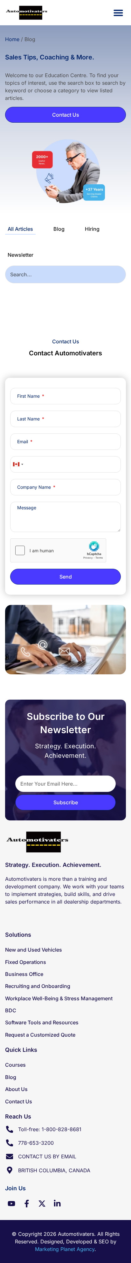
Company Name (34, 487)
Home (12, 39)
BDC (10, 1010)
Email (23, 441)
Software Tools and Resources (42, 1022)
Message (26, 508)
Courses (15, 1065)
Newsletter (20, 255)
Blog (59, 229)
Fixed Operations (25, 962)
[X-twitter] (42, 1203)
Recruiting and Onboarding (37, 986)
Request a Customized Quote (40, 1035)
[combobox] (65, 274)
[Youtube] (11, 1203)
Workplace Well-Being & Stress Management (59, 998)
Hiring (92, 229)
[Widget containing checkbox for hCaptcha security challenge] (58, 550)
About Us (16, 1089)
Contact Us (18, 1101)
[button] (118, 12)
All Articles (20, 229)
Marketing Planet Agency (64, 1249)
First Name (29, 396)
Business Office (24, 974)
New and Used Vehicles (33, 950)
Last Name (29, 419)
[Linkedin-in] (57, 1203)
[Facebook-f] (26, 1203)
